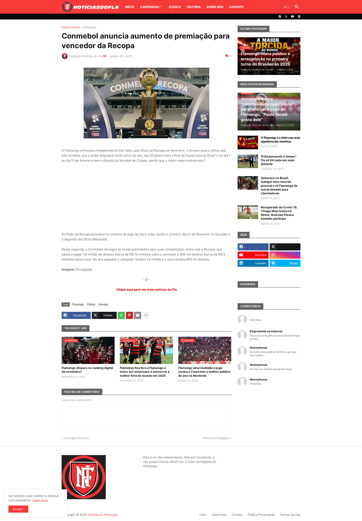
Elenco (175, 7)
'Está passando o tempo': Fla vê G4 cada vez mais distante (278, 160)
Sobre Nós (215, 7)
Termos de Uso (290, 514)
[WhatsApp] (121, 315)
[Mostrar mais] (145, 315)
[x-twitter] (286, 16)
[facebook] (280, 16)
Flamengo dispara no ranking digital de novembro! (87, 369)
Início (129, 7)
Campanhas (149, 7)
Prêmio (91, 304)
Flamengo (89, 27)
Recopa (103, 304)
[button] (286, 7)
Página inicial (70, 27)
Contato (236, 7)
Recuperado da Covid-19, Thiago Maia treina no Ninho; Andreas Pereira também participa (279, 213)
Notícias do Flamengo (102, 514)
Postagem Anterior (76, 438)
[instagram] (285, 255)
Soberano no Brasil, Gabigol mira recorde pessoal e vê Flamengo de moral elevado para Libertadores (279, 185)
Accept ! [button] (18, 509)
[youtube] (292, 16)
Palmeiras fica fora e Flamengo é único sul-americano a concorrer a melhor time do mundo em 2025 (144, 371)
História (194, 7)
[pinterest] (299, 16)
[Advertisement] (146, 197)
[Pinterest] (129, 315)
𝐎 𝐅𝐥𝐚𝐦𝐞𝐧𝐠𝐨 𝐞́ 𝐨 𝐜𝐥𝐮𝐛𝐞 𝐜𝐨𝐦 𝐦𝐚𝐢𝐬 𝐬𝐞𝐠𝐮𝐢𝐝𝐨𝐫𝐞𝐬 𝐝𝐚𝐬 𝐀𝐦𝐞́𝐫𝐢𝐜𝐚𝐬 (280, 139)
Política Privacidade (261, 514)
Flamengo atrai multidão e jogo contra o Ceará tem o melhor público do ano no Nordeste (204, 371)
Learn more (40, 500)
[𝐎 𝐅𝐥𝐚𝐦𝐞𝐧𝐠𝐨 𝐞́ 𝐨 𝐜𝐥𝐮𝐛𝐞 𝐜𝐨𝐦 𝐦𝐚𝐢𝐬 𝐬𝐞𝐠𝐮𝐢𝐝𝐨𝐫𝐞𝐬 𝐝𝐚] (248, 142)
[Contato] (253, 271)
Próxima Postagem (216, 438)
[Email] (137, 315)
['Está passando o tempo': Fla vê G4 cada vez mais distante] (248, 161)
